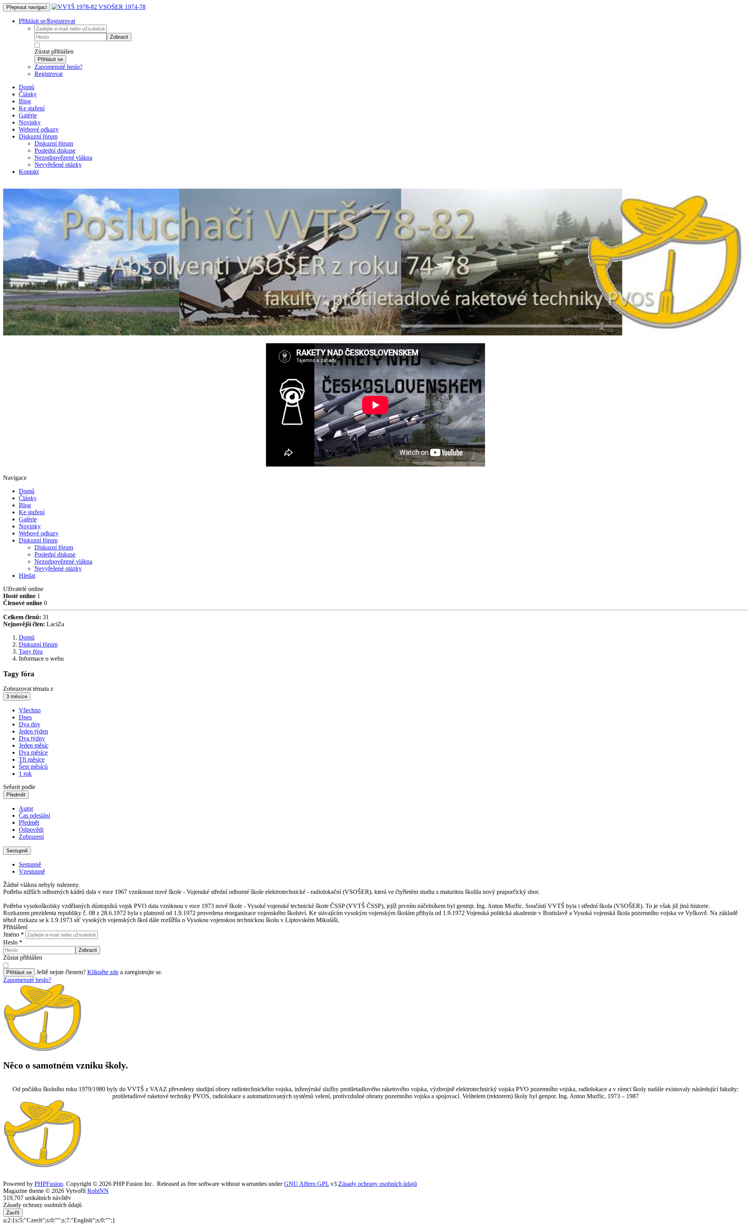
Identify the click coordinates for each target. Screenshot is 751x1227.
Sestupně (17, 851)
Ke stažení (32, 108)
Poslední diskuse (54, 150)
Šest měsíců (33, 766)
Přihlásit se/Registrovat (47, 21)
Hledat (27, 575)
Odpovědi (31, 829)
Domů (26, 87)
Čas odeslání (34, 815)
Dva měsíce (33, 752)
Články (28, 94)
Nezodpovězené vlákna (63, 157)
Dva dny (29, 724)
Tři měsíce (32, 759)
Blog (25, 101)
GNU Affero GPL (306, 1183)
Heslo (12, 942)
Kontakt (29, 171)
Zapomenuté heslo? (58, 66)
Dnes (25, 717)
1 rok (25, 773)
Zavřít (13, 1213)
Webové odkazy (39, 129)
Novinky (30, 122)
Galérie (28, 115)
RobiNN (98, 1190)
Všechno (30, 710)
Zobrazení (31, 836)
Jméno (13, 934)
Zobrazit (119, 37)
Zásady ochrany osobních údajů (377, 1183)
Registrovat (48, 73)
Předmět (15, 795)
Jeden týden (33, 731)
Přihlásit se (50, 59)
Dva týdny (32, 738)
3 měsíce (16, 696)
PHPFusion (48, 1183)
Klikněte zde (103, 972)
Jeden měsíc (34, 745)
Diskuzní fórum (38, 136)
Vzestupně (32, 871)
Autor (26, 808)
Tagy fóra (31, 651)
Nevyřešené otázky (58, 164)
